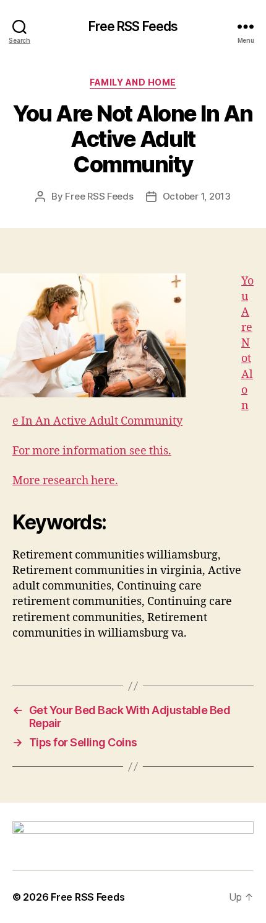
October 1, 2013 (197, 196)
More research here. (65, 481)
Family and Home (133, 82)
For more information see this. (91, 451)
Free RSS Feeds (133, 26)
